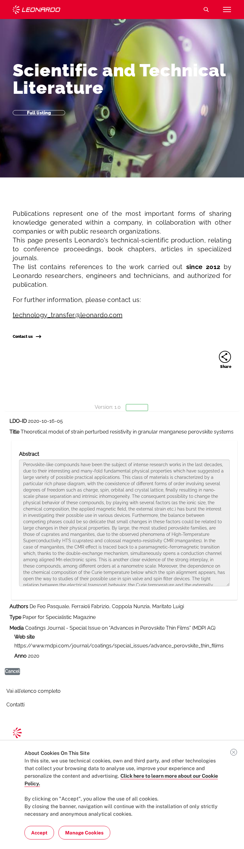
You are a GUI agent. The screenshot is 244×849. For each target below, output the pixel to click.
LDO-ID (18, 421)
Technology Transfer (36, 9)
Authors (19, 606)
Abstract (29, 454)
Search (206, 9)
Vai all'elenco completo (33, 691)
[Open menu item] (227, 9)
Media (17, 628)
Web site (24, 637)
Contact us (23, 336)
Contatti (15, 705)
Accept (39, 832)
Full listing (39, 112)
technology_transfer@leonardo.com (67, 315)
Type (15, 617)
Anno (20, 656)
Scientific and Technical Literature (119, 79)
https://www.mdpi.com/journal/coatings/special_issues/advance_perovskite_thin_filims (119, 646)
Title (14, 432)
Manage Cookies (84, 832)
